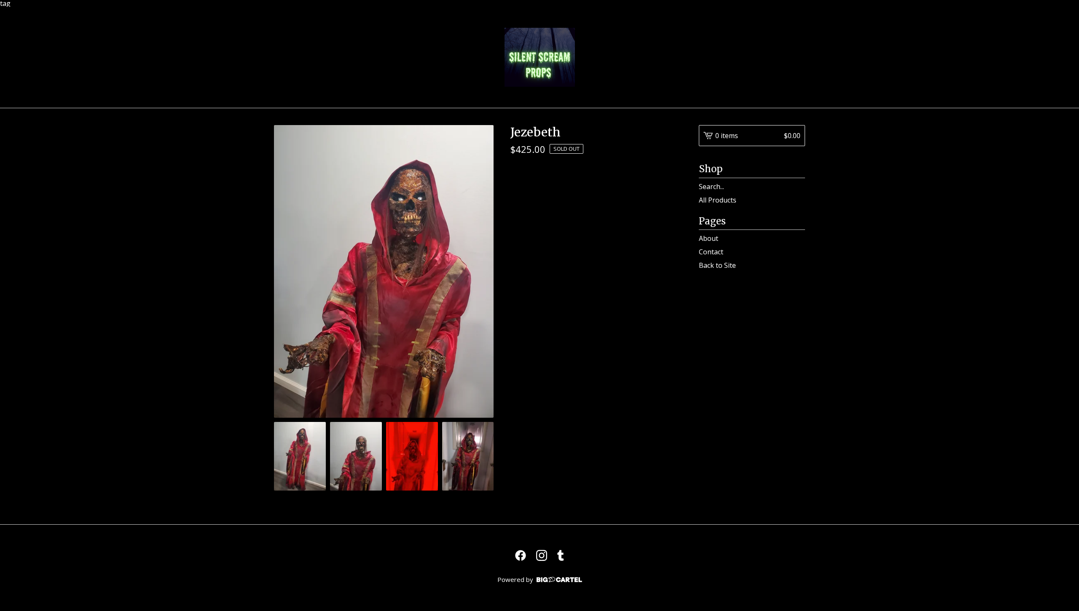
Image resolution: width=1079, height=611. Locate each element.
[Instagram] (541, 555)
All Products (717, 200)
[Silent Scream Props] (540, 57)
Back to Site (717, 265)
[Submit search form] (798, 186)
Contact (711, 251)
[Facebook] (520, 555)
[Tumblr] (560, 555)
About (708, 238)
